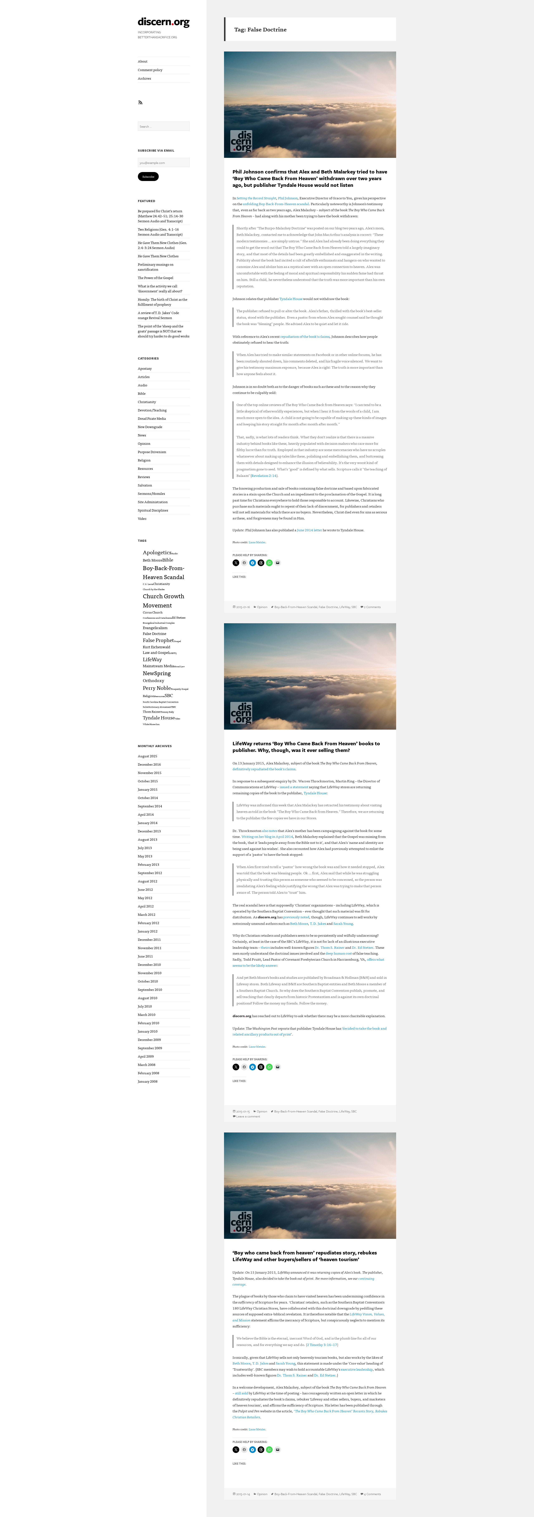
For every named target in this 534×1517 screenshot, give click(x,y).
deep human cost (339, 953)
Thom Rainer (152, 711)
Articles (144, 376)
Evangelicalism (155, 627)
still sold (241, 1393)
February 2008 (148, 1073)
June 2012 (145, 889)
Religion (144, 460)
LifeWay (152, 659)
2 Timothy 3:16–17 (322, 1344)
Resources (145, 468)
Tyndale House (159, 717)
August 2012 (147, 881)
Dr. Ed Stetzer (362, 947)
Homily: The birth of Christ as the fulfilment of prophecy (162, 302)
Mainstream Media (158, 665)
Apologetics (157, 552)
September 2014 (150, 806)
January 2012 (147, 931)
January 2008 (147, 1081)
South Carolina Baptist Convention (161, 702)
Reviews (144, 476)
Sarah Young (343, 923)
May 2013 (145, 856)
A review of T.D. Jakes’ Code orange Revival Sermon (158, 315)
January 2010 (147, 1031)
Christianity (147, 401)
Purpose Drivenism (152, 451)
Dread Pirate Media (152, 418)
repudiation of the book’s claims (305, 336)
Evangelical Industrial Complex (159, 623)
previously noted (296, 917)
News (142, 435)
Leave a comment (248, 1116)
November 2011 (149, 947)
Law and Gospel (156, 652)
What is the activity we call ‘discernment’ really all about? (160, 288)
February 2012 (148, 922)
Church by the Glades (154, 589)
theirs (265, 947)
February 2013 (148, 864)
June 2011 (145, 956)
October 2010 (148, 981)
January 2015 (147, 789)
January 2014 (147, 822)
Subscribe (148, 176)
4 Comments (372, 1494)
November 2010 (149, 972)
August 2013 (147, 839)
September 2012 (150, 872)
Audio (142, 385)
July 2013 (145, 847)
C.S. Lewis (148, 584)
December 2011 (149, 939)
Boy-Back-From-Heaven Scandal (163, 572)
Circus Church (152, 612)
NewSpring (157, 672)
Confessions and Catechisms (157, 618)
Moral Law (179, 666)
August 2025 (147, 756)
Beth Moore (152, 560)
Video (142, 518)
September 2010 (150, 989)
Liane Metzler (257, 542)
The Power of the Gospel (155, 277)
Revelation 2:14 (264, 475)
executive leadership (357, 1369)
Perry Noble (157, 687)
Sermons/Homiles (151, 493)
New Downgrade (150, 426)
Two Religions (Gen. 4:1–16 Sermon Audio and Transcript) (160, 231)
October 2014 (148, 797)
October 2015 (148, 781)
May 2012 (145, 897)
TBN (173, 707)
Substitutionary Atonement (157, 707)
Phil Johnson (288, 198)
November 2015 (149, 772)
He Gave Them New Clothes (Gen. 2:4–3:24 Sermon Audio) (163, 245)
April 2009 (146, 1056)
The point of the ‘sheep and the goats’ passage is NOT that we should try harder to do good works (163, 331)
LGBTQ (172, 653)
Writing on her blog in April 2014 (267, 836)
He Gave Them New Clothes (158, 256)
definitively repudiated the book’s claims (264, 769)
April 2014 (146, 814)
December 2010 (149, 964)
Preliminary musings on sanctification (156, 266)
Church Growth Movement (163, 600)
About (142, 61)
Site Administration (153, 501)
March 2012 (146, 914)
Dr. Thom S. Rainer (330, 947)
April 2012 (146, 906)
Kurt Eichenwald (156, 646)
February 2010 (148, 1023)
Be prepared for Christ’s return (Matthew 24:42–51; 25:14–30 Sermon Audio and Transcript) (160, 216)
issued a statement (294, 786)
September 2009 (150, 1048)
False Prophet (158, 640)
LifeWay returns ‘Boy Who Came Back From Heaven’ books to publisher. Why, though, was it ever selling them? (306, 747)
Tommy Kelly (167, 712)
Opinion (144, 443)
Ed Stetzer (179, 617)
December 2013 (149, 831)
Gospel (177, 641)
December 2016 (149, 764)
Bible (142, 393)
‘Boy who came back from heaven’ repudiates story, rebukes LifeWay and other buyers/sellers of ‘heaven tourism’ (305, 1256)
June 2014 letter (309, 530)
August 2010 (147, 997)
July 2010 (145, 1006)
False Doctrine (154, 633)
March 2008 (146, 1064)
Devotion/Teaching (152, 410)
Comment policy (150, 69)
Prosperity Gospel (179, 689)
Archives (144, 78)
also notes (269, 830)
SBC (169, 695)
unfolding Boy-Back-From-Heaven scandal (276, 203)
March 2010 (146, 1014)
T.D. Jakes (318, 923)
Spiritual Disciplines (153, 510)
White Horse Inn (151, 724)
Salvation (145, 485)
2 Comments (372, 607)
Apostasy (145, 368)
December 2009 (149, 1039)
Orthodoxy (153, 680)
